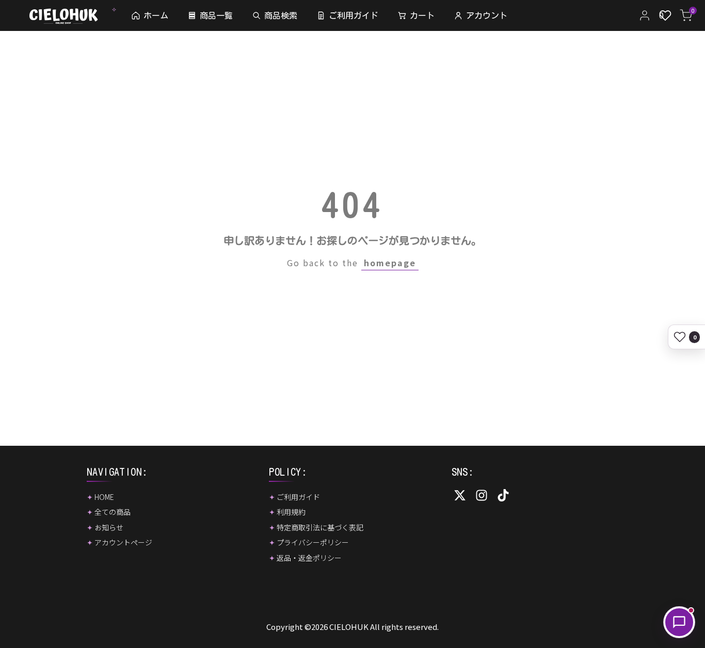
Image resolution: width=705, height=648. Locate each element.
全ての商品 (112, 512)
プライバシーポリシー (313, 542)
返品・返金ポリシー (309, 558)
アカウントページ (123, 542)
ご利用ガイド (298, 497)
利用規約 (291, 512)
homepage (390, 262)
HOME (104, 497)
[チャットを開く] (679, 622)
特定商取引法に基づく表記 (320, 527)
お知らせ (108, 527)
